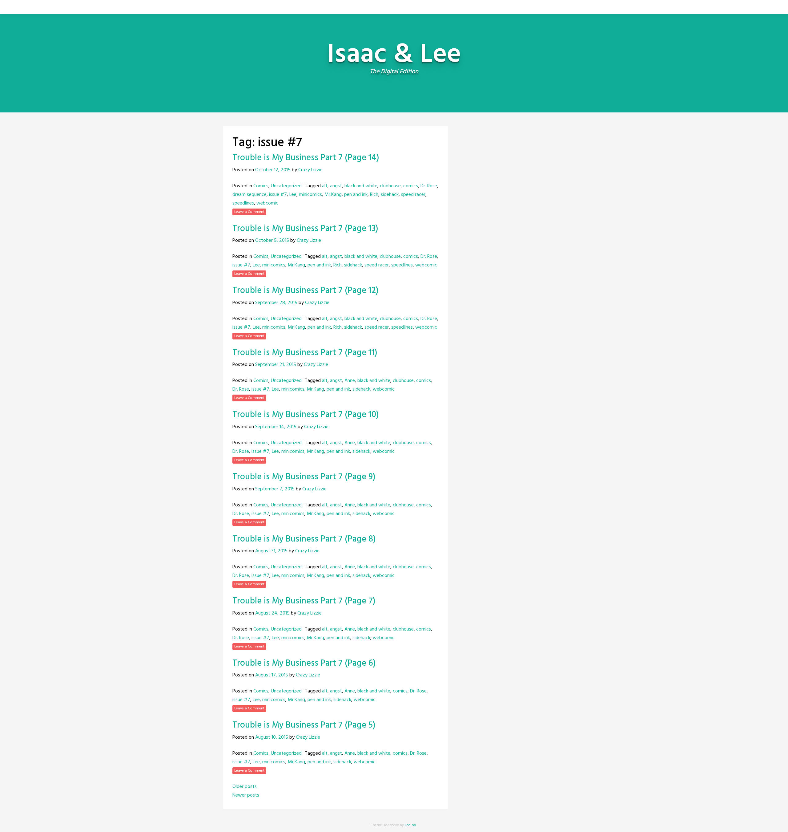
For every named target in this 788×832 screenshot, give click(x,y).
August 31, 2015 (271, 551)
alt (325, 186)
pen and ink (356, 195)
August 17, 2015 (271, 675)
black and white (360, 186)
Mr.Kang (333, 195)
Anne (349, 381)
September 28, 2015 (276, 303)
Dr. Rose (428, 186)
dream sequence (249, 195)
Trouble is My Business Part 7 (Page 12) (305, 291)
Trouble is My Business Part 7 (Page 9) (304, 477)
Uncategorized (286, 186)
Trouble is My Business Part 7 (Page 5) (304, 725)
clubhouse (390, 186)
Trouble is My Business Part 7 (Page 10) (305, 415)
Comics (260, 186)
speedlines (243, 203)
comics (410, 186)
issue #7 (278, 195)
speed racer (413, 195)
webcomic (267, 203)
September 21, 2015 (275, 365)
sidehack (390, 195)
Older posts (244, 787)
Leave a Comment (249, 212)
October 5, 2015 (272, 241)
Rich (374, 195)
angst (336, 186)
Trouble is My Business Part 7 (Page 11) (304, 353)
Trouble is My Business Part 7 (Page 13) (305, 229)
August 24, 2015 (272, 613)
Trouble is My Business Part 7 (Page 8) (304, 539)
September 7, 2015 (275, 489)
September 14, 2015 (275, 427)
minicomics (310, 195)
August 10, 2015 (271, 737)
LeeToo (410, 825)
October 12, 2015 (273, 170)
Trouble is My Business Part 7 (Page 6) (304, 663)
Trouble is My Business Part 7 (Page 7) (304, 601)
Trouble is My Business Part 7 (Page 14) (305, 158)
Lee (292, 195)
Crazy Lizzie (310, 170)
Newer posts (245, 795)
